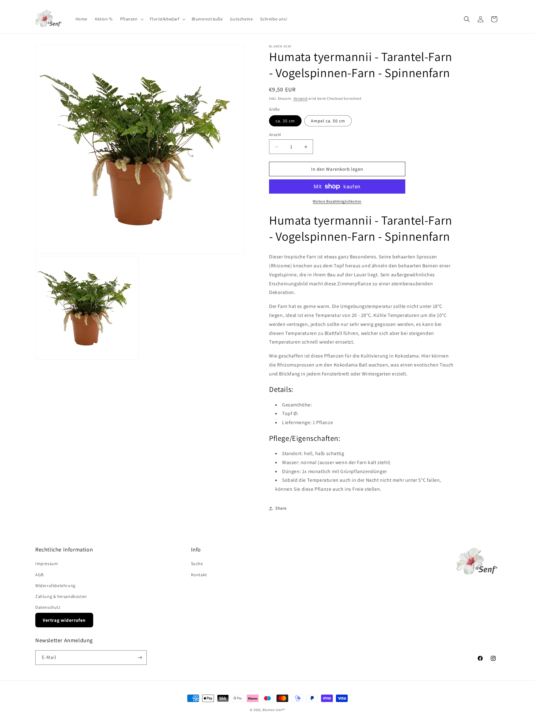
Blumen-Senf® (274, 710)
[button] (131, 18)
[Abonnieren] (139, 657)
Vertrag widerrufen (64, 620)
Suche (197, 563)
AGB (39, 574)
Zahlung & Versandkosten (61, 596)
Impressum (46, 563)
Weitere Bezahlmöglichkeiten (337, 201)
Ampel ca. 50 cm (328, 121)
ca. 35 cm (285, 121)
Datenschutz (48, 607)
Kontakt (199, 574)
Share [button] (281, 508)
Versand (301, 98)
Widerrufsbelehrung (55, 585)
